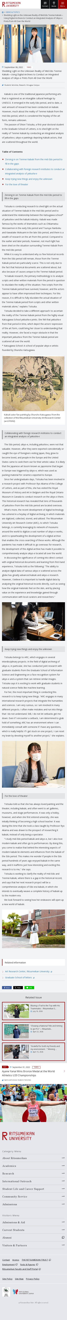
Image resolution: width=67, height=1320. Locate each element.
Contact (6, 1259)
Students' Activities (11, 85)
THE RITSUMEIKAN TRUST (35, 1259)
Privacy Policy (32, 1278)
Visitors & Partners (14, 1245)
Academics (9, 1165)
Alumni (7, 1237)
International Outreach (17, 1181)
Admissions (9, 1204)
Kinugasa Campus (32, 85)
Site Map (19, 1278)
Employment (8, 1264)
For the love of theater (16, 184)
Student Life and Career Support (23, 1188)
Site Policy (7, 1278)
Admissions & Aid (13, 1222)
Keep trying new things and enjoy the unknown (28, 178)
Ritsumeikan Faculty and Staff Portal (20, 1269)
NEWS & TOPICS (13, 12)
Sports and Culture (10, 1080)
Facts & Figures (27, 1264)
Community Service (14, 1196)
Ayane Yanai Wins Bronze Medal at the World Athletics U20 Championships (28, 1073)
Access (15, 1259)
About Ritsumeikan (14, 1158)
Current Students (13, 1229)
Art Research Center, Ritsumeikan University (27, 971)
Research (22, 85)
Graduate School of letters (18, 977)
